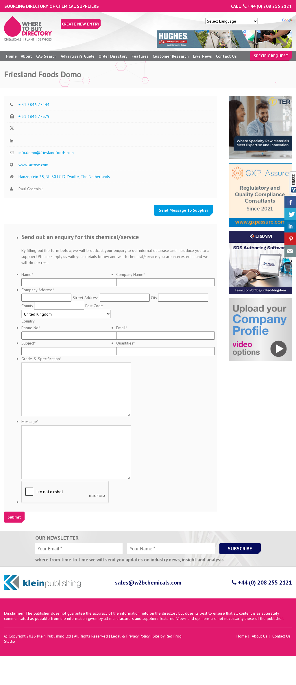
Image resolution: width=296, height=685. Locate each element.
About (26, 56)
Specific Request (271, 55)
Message (29, 421)
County (27, 305)
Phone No (30, 327)
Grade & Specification (41, 358)
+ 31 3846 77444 (33, 104)
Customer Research (171, 56)
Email (121, 327)
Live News (202, 56)
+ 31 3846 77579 (33, 116)
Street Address (86, 297)
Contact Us (226, 56)
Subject (28, 343)
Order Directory (113, 56)
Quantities (125, 343)
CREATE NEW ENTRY (80, 24)
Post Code (94, 305)
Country (28, 321)
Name (27, 274)
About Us (259, 636)
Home (11, 56)
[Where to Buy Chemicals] (28, 39)
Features (140, 56)
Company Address (37, 289)
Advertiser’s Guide (78, 56)
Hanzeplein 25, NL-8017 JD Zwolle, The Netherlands (64, 176)
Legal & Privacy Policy (130, 636)
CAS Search (46, 56)
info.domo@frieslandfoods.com (46, 152)
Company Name (130, 274)
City (154, 297)
